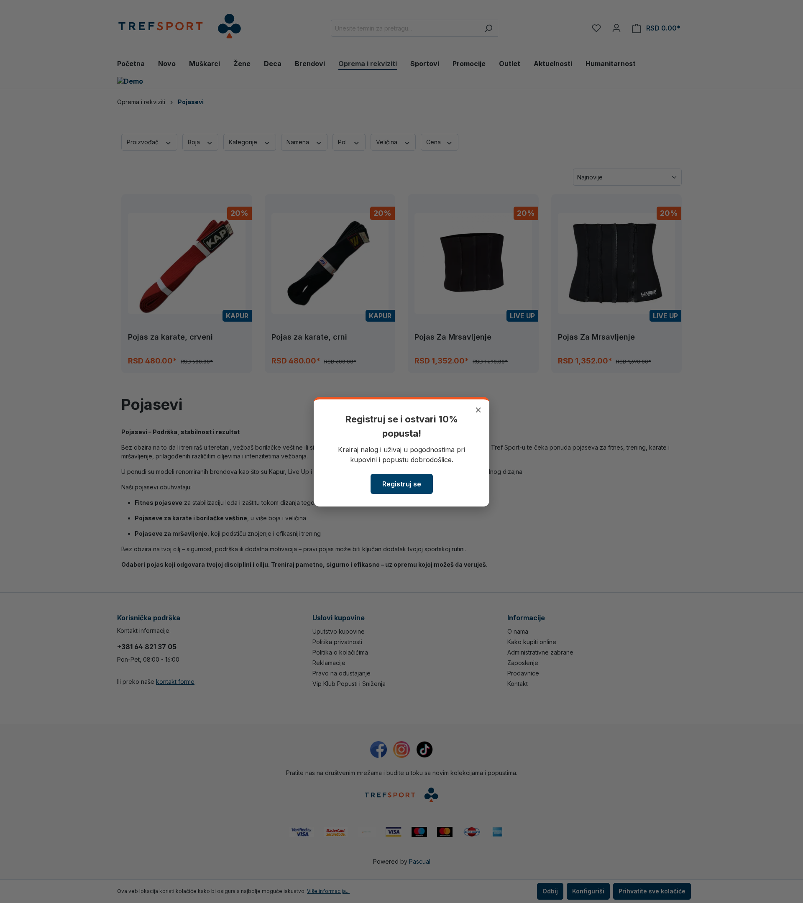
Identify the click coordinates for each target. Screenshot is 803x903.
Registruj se (401, 484)
